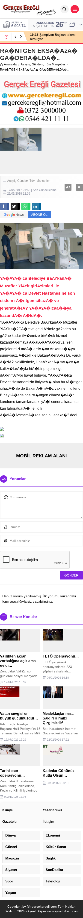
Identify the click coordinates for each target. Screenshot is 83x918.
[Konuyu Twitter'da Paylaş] (15, 206)
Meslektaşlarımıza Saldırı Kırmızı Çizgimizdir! (58, 718)
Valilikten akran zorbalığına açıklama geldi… (18, 660)
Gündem (37, 64)
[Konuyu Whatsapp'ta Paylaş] (25, 206)
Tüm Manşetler (55, 64)
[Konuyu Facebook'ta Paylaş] (4, 206)
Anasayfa (10, 64)
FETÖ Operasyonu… (61, 656)
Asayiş (25, 64)
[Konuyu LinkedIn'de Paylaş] (36, 206)
